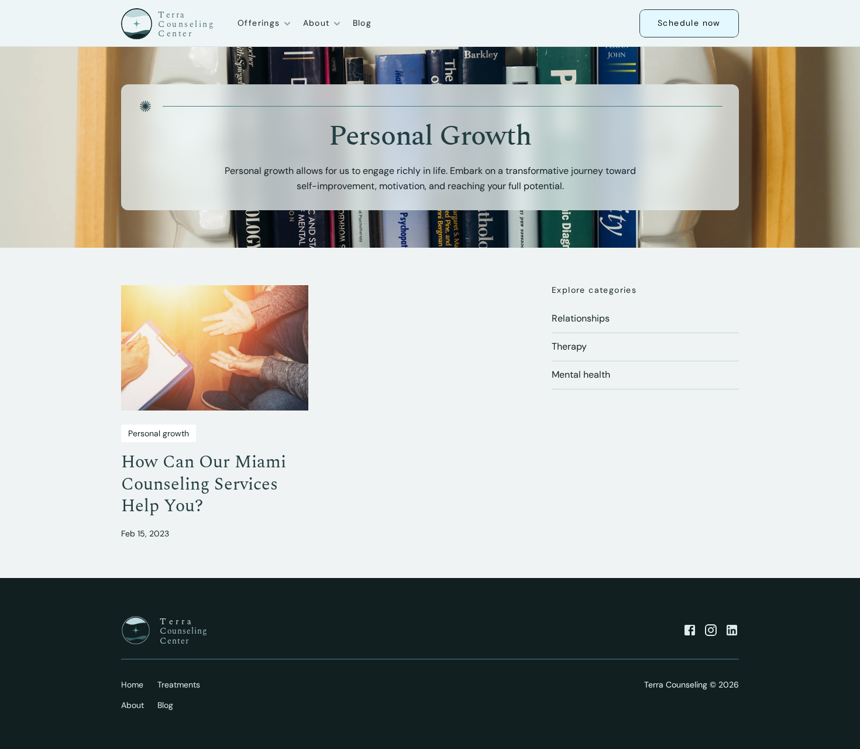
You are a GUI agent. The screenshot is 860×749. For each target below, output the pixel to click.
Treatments (178, 684)
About (132, 705)
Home (132, 684)
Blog (362, 23)
